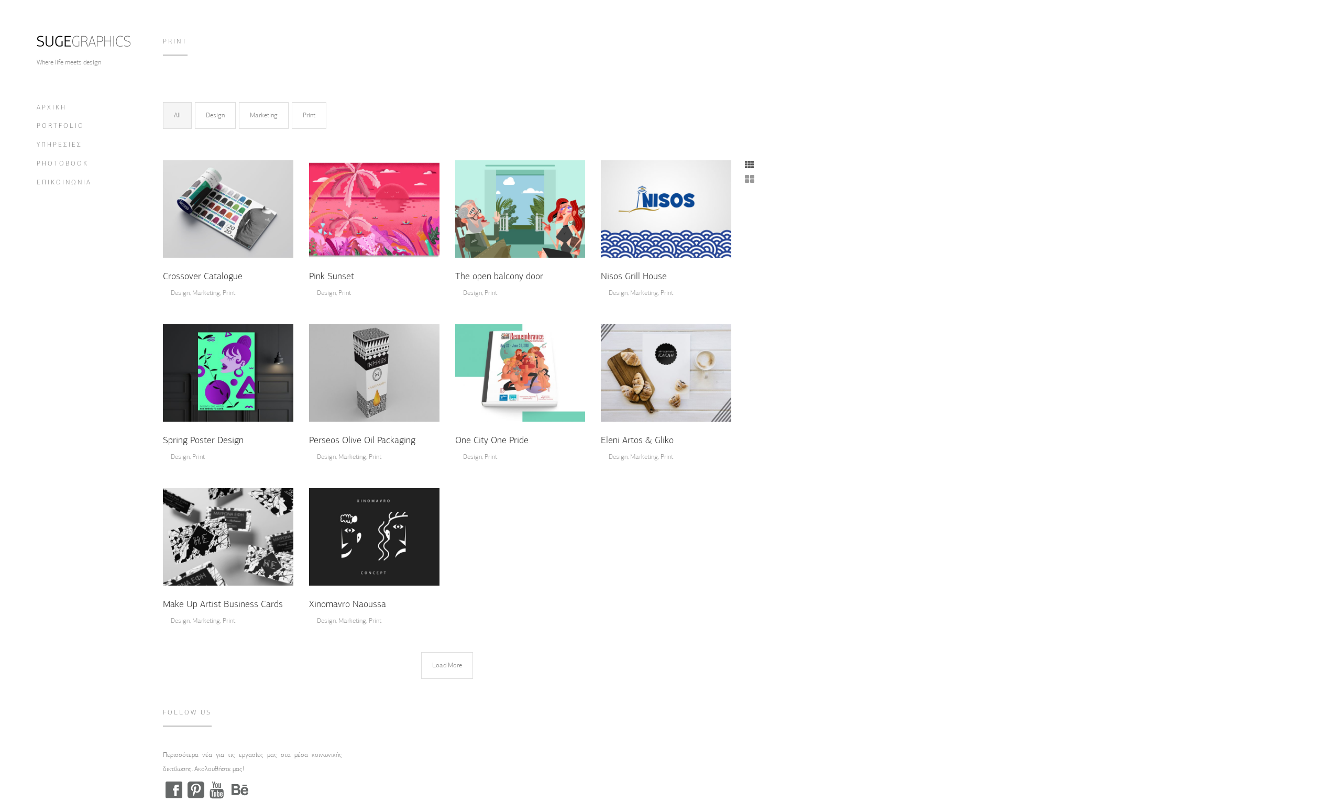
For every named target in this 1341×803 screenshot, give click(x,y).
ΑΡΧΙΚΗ (52, 107)
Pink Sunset (331, 276)
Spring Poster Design (203, 440)
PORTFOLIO (60, 126)
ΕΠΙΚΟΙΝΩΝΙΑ (64, 182)
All (177, 115)
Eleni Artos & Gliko (637, 440)
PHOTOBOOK (63, 163)
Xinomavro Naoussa (347, 604)
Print (309, 115)
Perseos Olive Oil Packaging (362, 440)
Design (215, 115)
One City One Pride (492, 440)
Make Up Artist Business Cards (223, 604)
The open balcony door (499, 276)
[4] (374, 208)
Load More (447, 665)
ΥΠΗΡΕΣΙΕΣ (59, 144)
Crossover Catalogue (203, 276)
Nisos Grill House (634, 276)
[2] (520, 208)
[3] (228, 208)
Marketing (264, 115)
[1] (228, 372)
